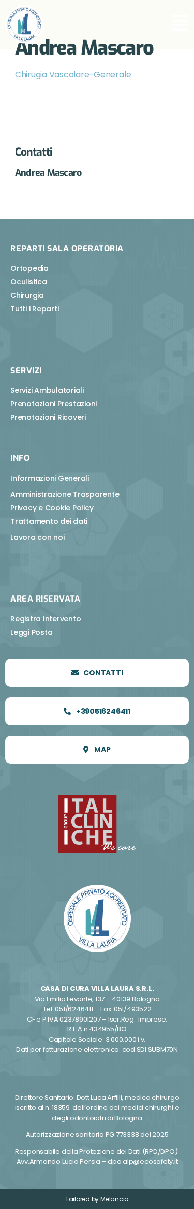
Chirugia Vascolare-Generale (73, 74)
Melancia (114, 1198)
